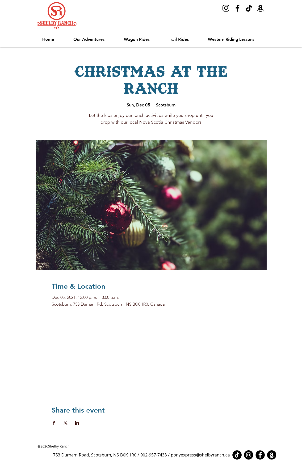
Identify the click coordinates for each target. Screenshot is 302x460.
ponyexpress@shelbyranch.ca (200, 455)
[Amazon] (260, 8)
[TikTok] (249, 8)
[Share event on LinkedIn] (77, 423)
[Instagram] (226, 8)
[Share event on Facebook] (54, 423)
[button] (95, 39)
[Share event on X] (65, 423)
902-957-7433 (154, 455)
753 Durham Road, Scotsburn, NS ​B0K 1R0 (94, 455)
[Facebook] (237, 8)
